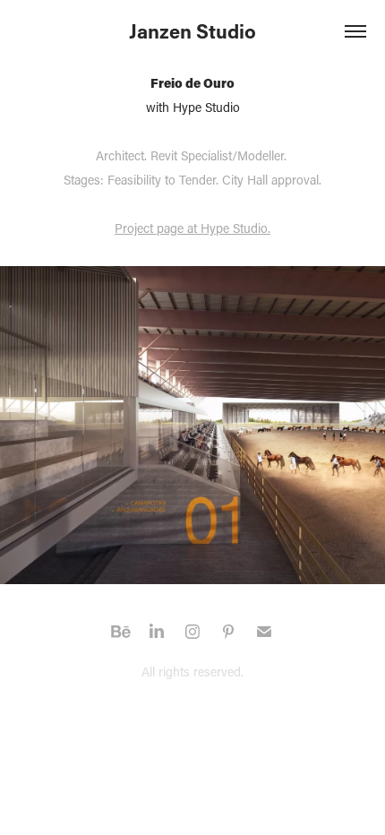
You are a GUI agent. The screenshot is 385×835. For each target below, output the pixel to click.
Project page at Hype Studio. (192, 228)
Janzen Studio (192, 31)
